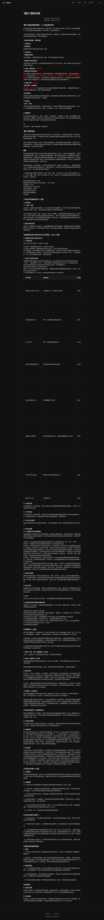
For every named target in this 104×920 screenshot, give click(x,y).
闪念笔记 (79, 2)
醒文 (85, 2)
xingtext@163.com (30, 892)
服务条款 (56, 913)
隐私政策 (47, 913)
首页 (73, 2)
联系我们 (91, 2)
